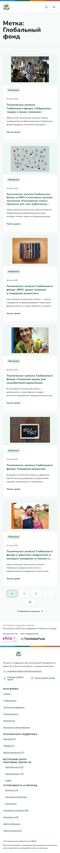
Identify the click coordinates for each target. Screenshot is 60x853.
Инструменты (11, 804)
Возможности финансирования (16, 727)
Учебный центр (9, 700)
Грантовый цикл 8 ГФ (14, 767)
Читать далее (13, 133)
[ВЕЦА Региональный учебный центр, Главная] (6, 7)
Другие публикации (11, 824)
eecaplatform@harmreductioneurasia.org (24, 671)
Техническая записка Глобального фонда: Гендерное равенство (30, 467)
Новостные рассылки (12, 830)
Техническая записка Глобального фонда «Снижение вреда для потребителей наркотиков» (30, 379)
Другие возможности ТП (13, 752)
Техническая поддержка (13, 707)
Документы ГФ (11, 790)
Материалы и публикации (16, 797)
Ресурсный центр (10, 714)
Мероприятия (9, 721)
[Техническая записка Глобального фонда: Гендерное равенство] (30, 430)
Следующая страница (30, 611)
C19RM (8, 780)
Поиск (46, 7)
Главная (6, 694)
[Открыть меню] (54, 7)
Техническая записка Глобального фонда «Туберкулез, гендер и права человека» (29, 108)
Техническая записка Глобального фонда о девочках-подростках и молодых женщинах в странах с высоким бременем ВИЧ (30, 555)
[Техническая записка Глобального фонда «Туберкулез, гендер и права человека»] (30, 69)
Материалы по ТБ (10, 817)
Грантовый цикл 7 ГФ (14, 774)
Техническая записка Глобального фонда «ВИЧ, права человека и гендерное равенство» (30, 289)
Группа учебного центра (45, 678)
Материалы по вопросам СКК (15, 810)
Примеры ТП (8, 746)
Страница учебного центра (15, 678)
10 (30, 602)
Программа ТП (9, 739)
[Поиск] (46, 7)
